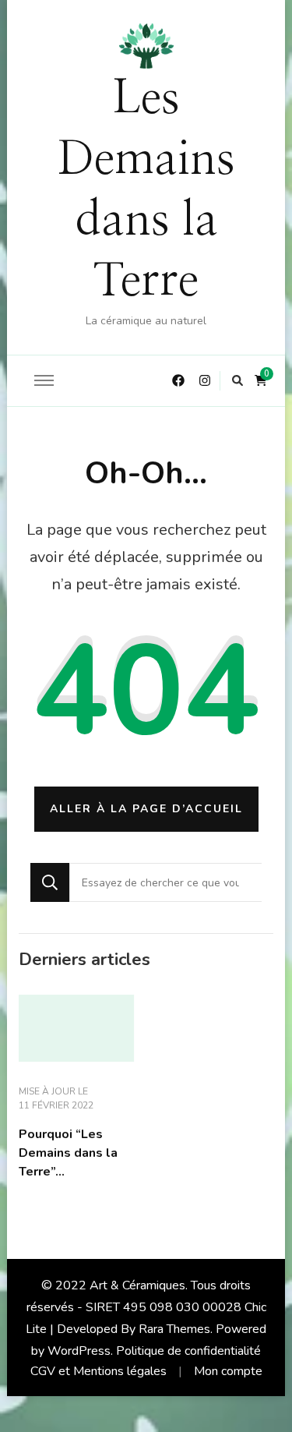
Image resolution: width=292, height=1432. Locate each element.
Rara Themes (174, 1329)
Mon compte (228, 1371)
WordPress (79, 1351)
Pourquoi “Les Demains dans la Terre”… (68, 1153)
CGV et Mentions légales (98, 1371)
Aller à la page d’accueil (146, 808)
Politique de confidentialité (188, 1351)
